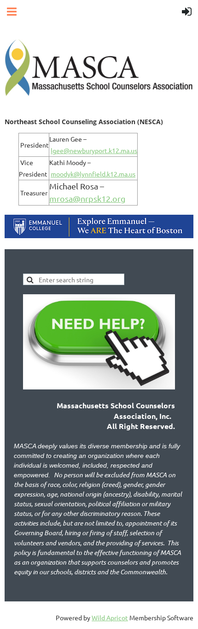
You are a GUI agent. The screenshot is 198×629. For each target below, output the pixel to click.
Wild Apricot (110, 617)
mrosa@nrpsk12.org (87, 198)
